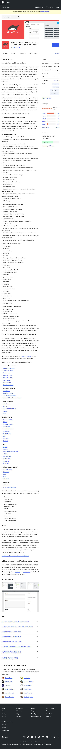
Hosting (4, 714)
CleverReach (6, 426)
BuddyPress (6, 730)
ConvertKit (6, 431)
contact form (56, 83)
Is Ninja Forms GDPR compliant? (11, 632)
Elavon (5, 406)
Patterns (18, 716)
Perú (6, 737)
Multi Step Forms (7, 377)
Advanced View (46, 98)
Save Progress (7, 380)
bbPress (5, 727)
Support (57, 53)
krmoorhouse (27, 685)
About (3, 708)
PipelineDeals (6, 458)
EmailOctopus (7, 433)
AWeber (5, 422)
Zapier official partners (9, 487)
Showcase (19, 708)
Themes (18, 711)
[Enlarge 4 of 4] (37, 592)
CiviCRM (5, 449)
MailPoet (5, 441)
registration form (55, 93)
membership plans (26, 356)
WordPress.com (7, 722)
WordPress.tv (36, 716)
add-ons (17, 572)
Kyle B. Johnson (28, 681)
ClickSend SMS (7, 469)
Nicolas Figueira (28, 697)
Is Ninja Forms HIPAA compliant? (11, 636)
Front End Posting (8, 393)
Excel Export (6, 391)
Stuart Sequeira (9, 697)
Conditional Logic (8, 370)
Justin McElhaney (10, 689)
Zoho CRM (6, 463)
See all (57, 127)
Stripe (4, 413)
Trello (4, 476)
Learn (33, 708)
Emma (4, 436)
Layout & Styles (7, 375)
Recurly (5, 411)
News (3, 711)
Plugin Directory (6, 7)
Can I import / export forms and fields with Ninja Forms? (10, 658)
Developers (34, 714)
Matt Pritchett (28, 693)
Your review (45, 127)
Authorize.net (6, 404)
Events (48, 711)
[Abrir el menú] (58, 2)
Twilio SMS (6, 479)
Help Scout (6, 472)
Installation (23, 53)
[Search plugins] (18, 17)
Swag (48, 716)
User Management (8, 385)
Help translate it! (44, 11)
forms (51, 90)
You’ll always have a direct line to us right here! (15, 556)
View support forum (48, 146)
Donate (49, 714)
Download (55, 45)
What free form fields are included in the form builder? (17, 627)
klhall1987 (8, 685)
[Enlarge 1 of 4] (11, 584)
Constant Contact (8, 429)
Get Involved (50, 708)
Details (5, 53)
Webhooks (6, 485)
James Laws (8, 681)
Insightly (5, 454)
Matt (4, 724)
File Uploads (6, 373)
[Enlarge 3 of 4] (37, 584)
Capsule (5, 447)
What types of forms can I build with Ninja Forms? (16, 646)
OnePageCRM (7, 456)
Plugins (18, 714)
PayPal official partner (9, 408)
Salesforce (6, 461)
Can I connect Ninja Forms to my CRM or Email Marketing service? (11, 651)
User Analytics (7, 382)
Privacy (4, 716)
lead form (56, 90)
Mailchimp (5, 438)
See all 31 (56, 80)
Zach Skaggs (27, 689)
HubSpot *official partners (10, 451)
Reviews (13, 53)
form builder (56, 87)
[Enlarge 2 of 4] (24, 584)
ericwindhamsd (9, 693)
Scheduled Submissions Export (12, 398)
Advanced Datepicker (9, 368)
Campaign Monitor (8, 424)
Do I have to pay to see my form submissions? (15, 622)
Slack (4, 474)
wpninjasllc (27, 678)
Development (33, 53)
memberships (26, 572)
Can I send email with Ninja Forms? (12, 641)
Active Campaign (7, 419)
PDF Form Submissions (9, 395)
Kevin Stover (16, 47)
